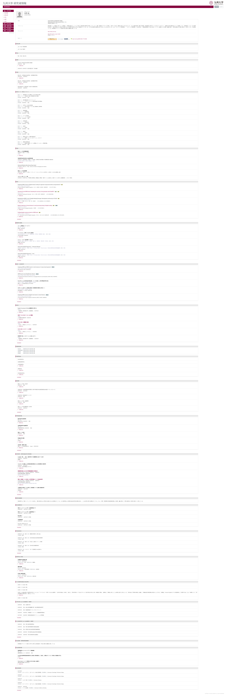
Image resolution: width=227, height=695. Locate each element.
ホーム (211, 6)
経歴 (5, 19)
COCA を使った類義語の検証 (23, 322)
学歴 (5, 21)
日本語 (216, 6)
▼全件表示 (19, 219)
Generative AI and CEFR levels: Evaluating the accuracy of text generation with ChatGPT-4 (36, 191)
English (221, 6)
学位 (5, 17)
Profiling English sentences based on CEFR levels (28, 212)
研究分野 (6, 15)
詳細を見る (21, 65)
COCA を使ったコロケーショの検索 (24, 329)
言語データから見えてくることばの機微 (25, 315)
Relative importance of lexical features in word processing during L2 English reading (35, 205)
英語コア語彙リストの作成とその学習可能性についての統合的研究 (30, 479)
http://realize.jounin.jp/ (52, 31)
